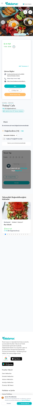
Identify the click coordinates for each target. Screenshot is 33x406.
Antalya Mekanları (7, 382)
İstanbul (4, 103)
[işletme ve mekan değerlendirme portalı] (2, 3)
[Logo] (8, 338)
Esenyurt (11, 103)
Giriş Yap (23, 168)
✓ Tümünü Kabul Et (24, 403)
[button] (30, 22)
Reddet (9, 403)
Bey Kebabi (8, 225)
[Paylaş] (30, 12)
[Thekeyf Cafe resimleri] (16, 21)
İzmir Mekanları (7, 373)
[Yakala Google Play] (7, 364)
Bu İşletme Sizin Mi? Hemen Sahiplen (13, 111)
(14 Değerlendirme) (10, 108)
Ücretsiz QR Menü (7, 385)
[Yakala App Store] (16, 358)
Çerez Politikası (7, 394)
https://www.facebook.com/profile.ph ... (16, 81)
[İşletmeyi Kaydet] (25, 12)
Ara (15, 86)
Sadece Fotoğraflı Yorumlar (14, 139)
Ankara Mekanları (7, 379)
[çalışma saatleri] (14, 46)
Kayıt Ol (18, 171)
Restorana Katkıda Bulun (20, 34)
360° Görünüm (23, 66)
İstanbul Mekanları (7, 376)
